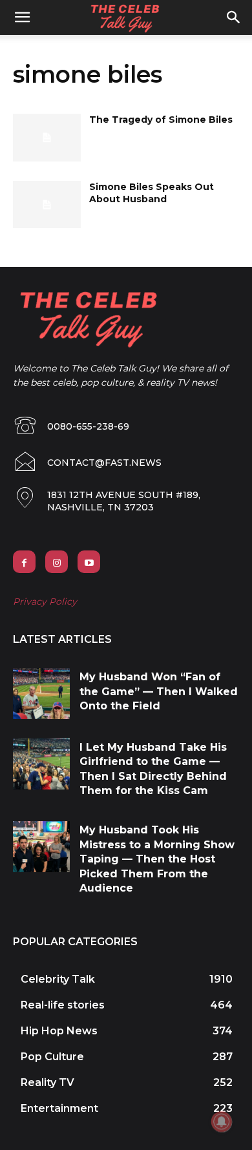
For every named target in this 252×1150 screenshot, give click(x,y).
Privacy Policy (45, 601)
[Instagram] (56, 561)
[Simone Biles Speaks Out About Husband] (47, 205)
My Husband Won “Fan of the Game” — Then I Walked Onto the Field (158, 691)
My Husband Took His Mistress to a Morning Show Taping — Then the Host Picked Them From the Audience (157, 859)
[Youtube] (89, 561)
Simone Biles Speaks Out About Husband (151, 193)
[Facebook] (24, 561)
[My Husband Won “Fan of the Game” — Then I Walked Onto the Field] (41, 693)
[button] (234, 17)
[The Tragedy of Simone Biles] (47, 138)
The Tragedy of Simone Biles (161, 119)
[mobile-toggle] (22, 17)
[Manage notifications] (221, 1121)
